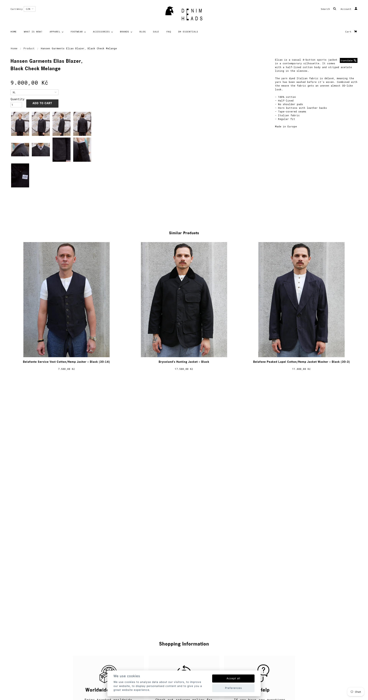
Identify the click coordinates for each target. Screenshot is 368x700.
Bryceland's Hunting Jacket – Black (184, 362)
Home (14, 48)
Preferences (233, 687)
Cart (349, 31)
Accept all (233, 678)
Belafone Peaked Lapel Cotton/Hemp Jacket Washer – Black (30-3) (301, 362)
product (29, 48)
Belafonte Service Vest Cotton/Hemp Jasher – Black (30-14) (66, 362)
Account (347, 8)
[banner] (184, 14)
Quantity (16, 99)
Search (326, 8)
